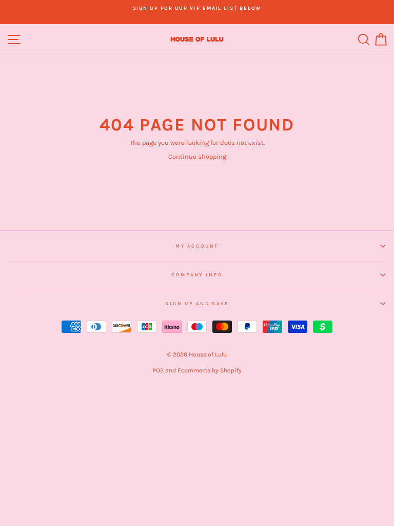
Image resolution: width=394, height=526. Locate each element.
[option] (197, 8)
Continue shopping (197, 156)
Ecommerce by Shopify (210, 370)
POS (158, 370)
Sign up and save (197, 303)
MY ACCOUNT (197, 246)
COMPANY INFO (196, 274)
